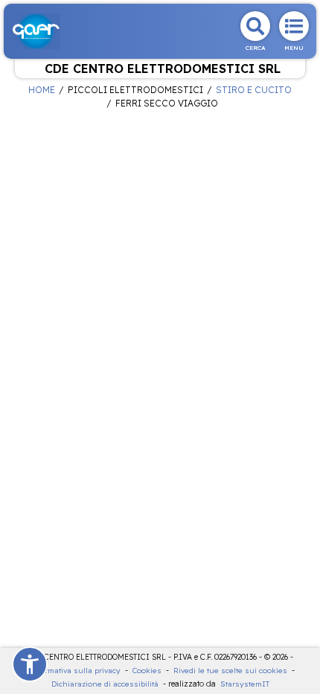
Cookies (146, 670)
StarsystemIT (244, 684)
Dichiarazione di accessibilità (105, 684)
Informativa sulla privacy (74, 670)
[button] (30, 664)
